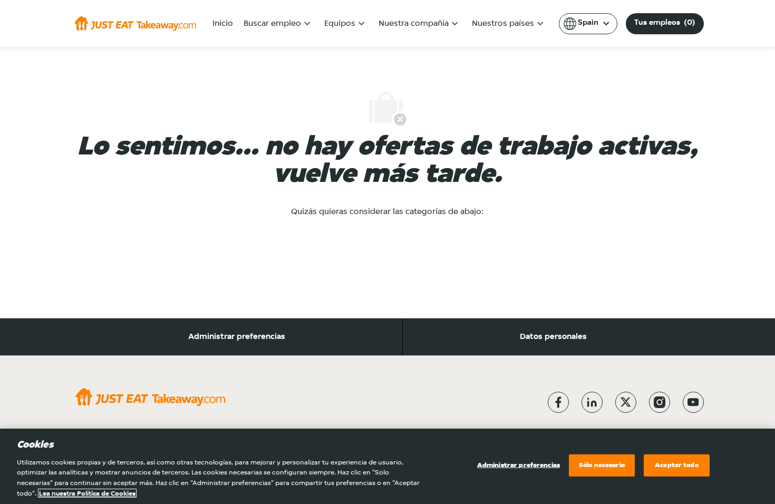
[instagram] (659, 402)
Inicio (222, 24)
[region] (387, 466)
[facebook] (558, 402)
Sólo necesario (602, 465)
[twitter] (625, 402)
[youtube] (693, 402)
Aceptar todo (677, 465)
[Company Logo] (135, 23)
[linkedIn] (592, 402)
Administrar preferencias (236, 337)
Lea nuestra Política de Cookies (87, 493)
